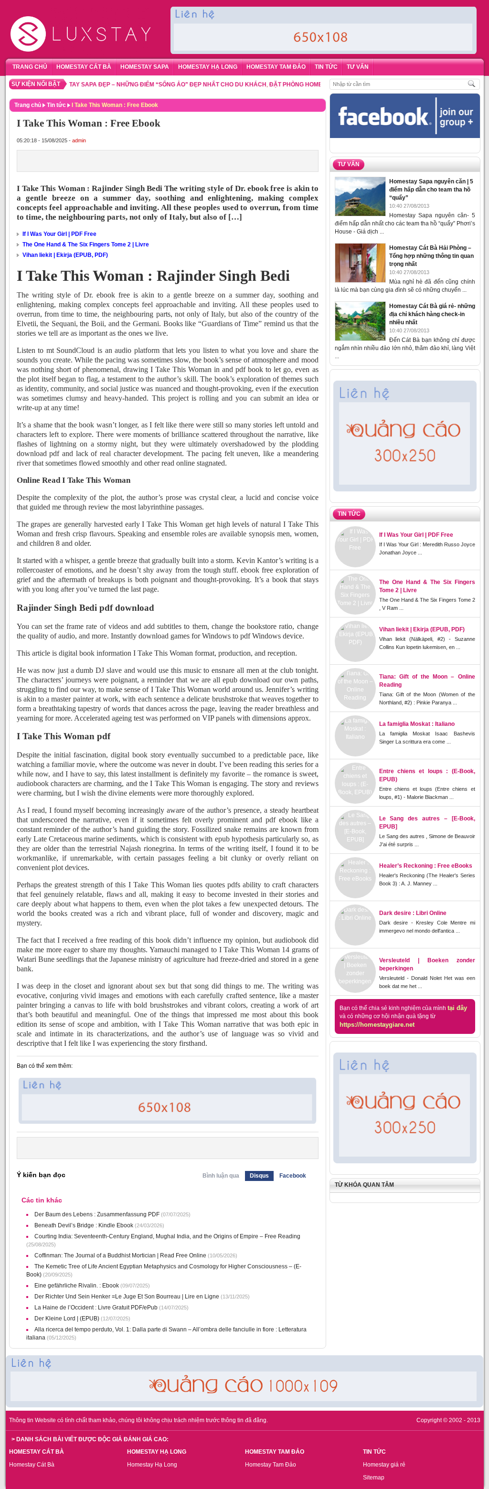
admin (79, 140)
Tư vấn (358, 67)
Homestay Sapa (144, 67)
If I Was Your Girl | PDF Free (59, 234)
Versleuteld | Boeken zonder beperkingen (427, 964)
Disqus (259, 1175)
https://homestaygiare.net (377, 1024)
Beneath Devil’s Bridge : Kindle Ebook (83, 1225)
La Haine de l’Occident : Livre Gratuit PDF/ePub (96, 1307)
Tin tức (326, 67)
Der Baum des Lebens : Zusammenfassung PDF (96, 1214)
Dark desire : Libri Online (412, 913)
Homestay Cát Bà (31, 1464)
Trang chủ (29, 67)
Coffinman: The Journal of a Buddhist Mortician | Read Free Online (120, 1255)
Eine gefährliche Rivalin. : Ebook (76, 1285)
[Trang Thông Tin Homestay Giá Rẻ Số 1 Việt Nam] (82, 8)
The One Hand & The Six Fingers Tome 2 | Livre (85, 244)
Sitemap (373, 1477)
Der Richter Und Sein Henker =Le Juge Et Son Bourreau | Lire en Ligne (126, 1296)
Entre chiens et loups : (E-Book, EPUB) (427, 775)
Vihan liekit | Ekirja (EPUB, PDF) (65, 255)
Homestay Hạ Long (152, 1464)
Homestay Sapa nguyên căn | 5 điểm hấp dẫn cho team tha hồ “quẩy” (431, 189)
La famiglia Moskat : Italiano (417, 724)
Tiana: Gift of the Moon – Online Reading (427, 680)
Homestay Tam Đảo (276, 67)
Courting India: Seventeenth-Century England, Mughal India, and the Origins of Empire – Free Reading (167, 1236)
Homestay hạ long (207, 67)
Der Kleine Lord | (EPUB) (66, 1318)
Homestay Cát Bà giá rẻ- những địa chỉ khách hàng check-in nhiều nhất (432, 314)
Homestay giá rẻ (384, 1464)
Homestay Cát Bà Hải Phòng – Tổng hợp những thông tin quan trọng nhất (431, 256)
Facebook (292, 1175)
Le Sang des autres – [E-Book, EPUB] (427, 822)
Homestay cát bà (83, 67)
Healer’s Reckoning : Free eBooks (425, 865)
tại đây (457, 1007)
